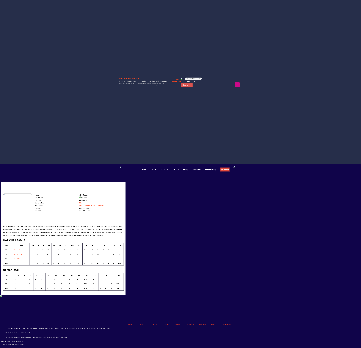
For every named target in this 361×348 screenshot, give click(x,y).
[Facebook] (213, 79)
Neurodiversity (210, 169)
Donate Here (225, 169)
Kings (81, 203)
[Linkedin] (237, 79)
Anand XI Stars (84, 205)
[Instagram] (237, 84)
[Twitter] (225, 79)
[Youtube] (231, 79)
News (213, 324)
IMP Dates (202, 324)
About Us (164, 169)
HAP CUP (152, 169)
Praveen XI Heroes (97, 205)
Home (144, 169)
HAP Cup (142, 324)
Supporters (197, 169)
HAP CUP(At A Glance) (176, 80)
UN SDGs (176, 169)
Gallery (178, 324)
